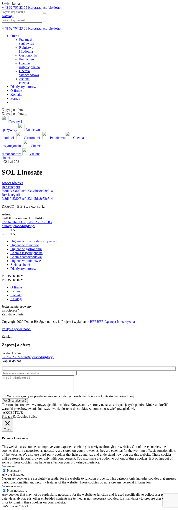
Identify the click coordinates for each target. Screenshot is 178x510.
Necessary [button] (9, 466)
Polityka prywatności (16, 329)
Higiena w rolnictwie (24, 245)
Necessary (14, 470)
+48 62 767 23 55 (14, 222)
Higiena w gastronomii (26, 249)
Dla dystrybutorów (23, 86)
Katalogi (7, 16)
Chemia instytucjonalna (26, 253)
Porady (15, 98)
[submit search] (44, 21)
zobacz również (12, 183)
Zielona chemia (20, 265)
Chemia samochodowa (26, 257)
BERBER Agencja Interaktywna (112, 321)
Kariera (15, 291)
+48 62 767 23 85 (39, 222)
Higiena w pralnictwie (25, 261)
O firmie (16, 90)
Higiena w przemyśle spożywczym (34, 241)
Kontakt (15, 94)
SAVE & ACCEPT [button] (15, 506)
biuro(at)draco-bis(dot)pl (18, 226)
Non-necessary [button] (12, 486)
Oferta (14, 36)
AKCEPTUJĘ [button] (13, 412)
